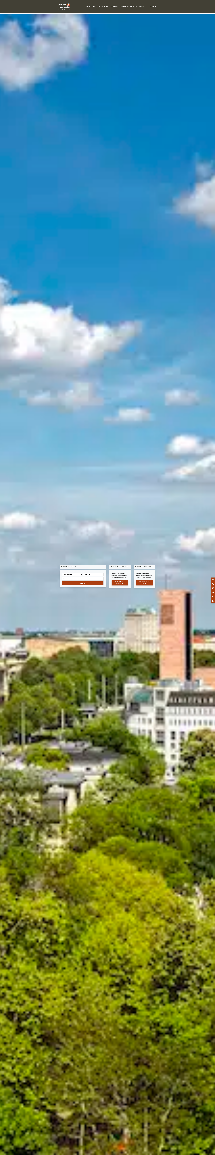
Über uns (153, 7)
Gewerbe (114, 7)
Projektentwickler (129, 7)
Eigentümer (103, 7)
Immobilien (90, 7)
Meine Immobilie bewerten (144, 582)
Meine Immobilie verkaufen (120, 582)
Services (142, 7)
